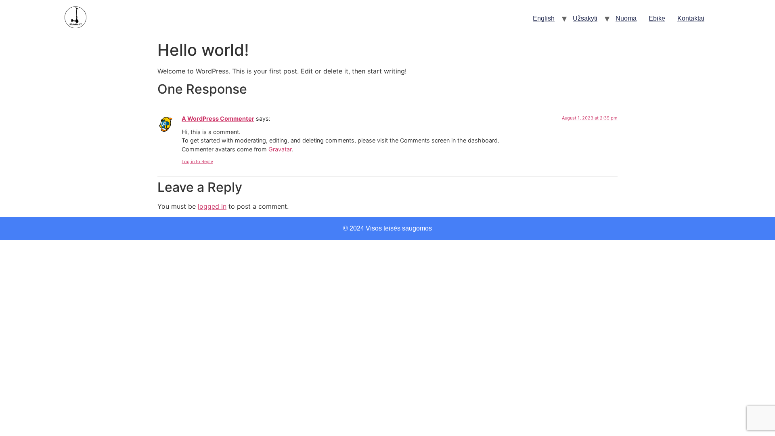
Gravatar (279, 149)
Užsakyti (585, 18)
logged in (212, 206)
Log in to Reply (197, 161)
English (544, 18)
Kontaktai (690, 18)
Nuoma (626, 18)
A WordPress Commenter (218, 118)
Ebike (657, 18)
